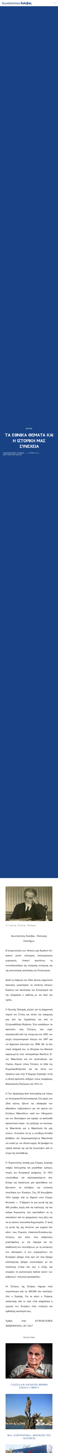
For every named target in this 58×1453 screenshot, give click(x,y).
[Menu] (53, 3)
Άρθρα (29, 429)
